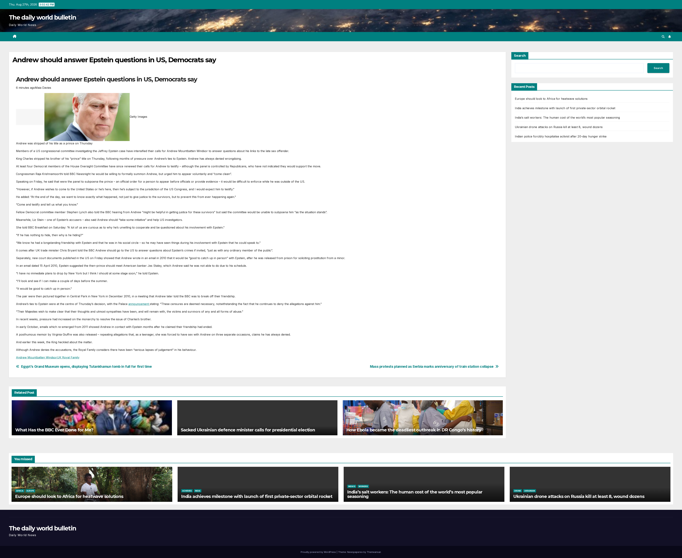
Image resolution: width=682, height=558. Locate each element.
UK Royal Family (68, 357)
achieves (187, 491)
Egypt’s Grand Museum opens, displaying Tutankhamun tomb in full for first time (86, 367)
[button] (663, 36)
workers (363, 486)
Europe (30, 491)
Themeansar (374, 552)
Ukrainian (529, 491)
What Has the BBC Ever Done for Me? (54, 429)
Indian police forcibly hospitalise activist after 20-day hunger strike (561, 136)
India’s (351, 486)
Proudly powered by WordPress (319, 552)
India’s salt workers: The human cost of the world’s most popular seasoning (567, 117)
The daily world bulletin (42, 17)
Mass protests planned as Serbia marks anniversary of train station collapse (432, 367)
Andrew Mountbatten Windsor (36, 357)
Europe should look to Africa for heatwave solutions (551, 98)
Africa (19, 491)
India (197, 491)
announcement (139, 304)
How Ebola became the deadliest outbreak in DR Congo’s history (413, 429)
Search (520, 56)
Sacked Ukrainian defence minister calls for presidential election (248, 429)
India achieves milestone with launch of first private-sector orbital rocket (565, 108)
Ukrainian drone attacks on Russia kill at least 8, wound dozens (559, 127)
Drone (517, 491)
